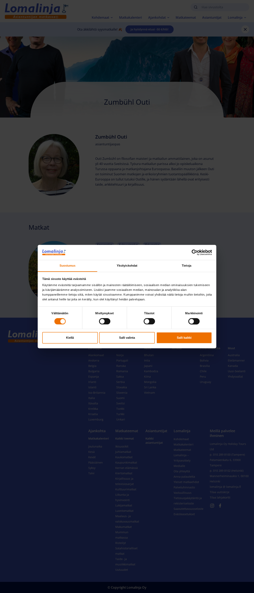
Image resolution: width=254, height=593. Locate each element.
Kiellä (70, 337)
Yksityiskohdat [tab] (127, 265)
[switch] (104, 321)
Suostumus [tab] (68, 265)
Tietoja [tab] (186, 265)
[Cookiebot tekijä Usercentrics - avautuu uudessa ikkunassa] (194, 252)
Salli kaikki (184, 337)
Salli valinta (127, 337)
